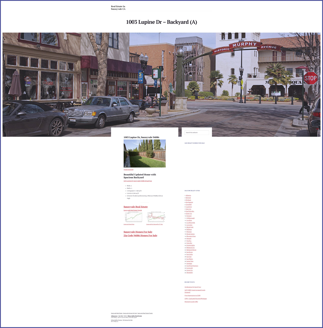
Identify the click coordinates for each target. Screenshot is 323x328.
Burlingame (189, 202)
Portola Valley (191, 245)
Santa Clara (190, 261)
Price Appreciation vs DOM (192, 295)
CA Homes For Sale (127, 320)
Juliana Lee (114, 316)
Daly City (188, 209)
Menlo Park (190, 227)
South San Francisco (192, 266)
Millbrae (189, 229)
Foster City (189, 213)
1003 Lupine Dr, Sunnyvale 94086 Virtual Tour (138, 181)
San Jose (189, 257)
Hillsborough (191, 218)
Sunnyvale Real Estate (136, 206)
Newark (189, 238)
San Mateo (190, 259)
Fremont (189, 216)
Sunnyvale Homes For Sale (138, 231)
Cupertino (189, 207)
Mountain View (191, 236)
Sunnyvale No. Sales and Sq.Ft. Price (154, 224)
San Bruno (190, 252)
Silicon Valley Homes (116, 320)
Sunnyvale (190, 268)
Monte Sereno (191, 234)
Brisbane (188, 200)
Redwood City (191, 247)
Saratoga (189, 263)
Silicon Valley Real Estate (135, 316)
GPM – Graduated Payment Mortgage (196, 298)
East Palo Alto (190, 211)
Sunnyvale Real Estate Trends (133, 210)
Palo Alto (189, 243)
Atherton (188, 195)
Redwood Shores (191, 250)
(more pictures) (128, 169)
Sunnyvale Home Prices (129, 224)
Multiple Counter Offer (191, 302)
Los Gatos (189, 225)
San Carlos (190, 254)
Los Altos (189, 220)
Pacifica (189, 241)
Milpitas (189, 232)
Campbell (189, 204)
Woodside (190, 272)
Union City (190, 270)
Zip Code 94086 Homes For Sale (140, 235)
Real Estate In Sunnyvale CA (118, 7)
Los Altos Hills (191, 223)
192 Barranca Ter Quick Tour (193, 287)
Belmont (188, 198)
